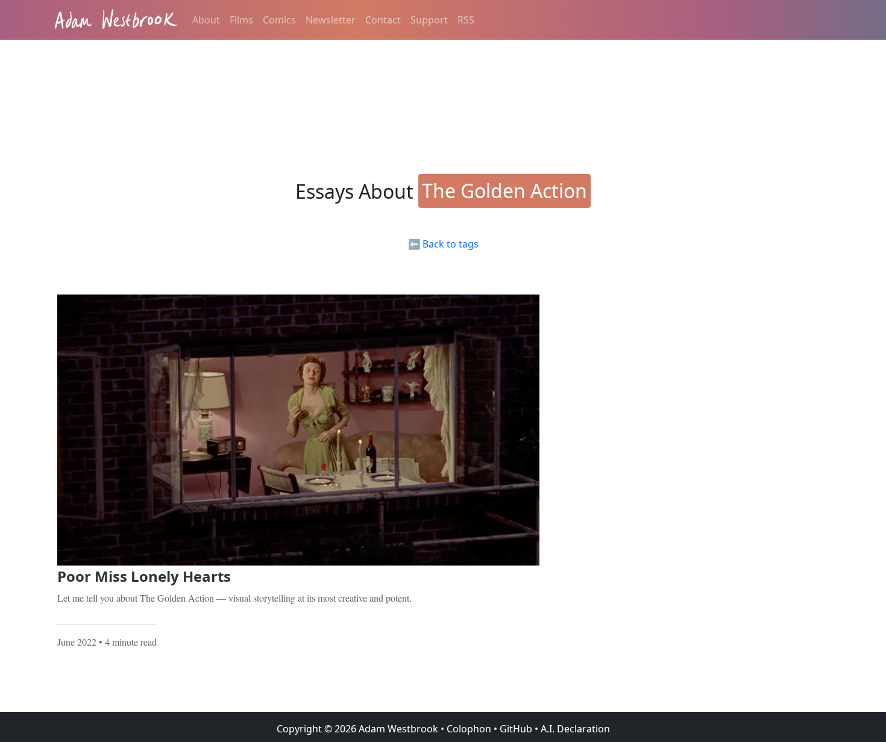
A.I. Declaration (575, 728)
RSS (465, 19)
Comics (279, 19)
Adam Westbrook (397, 728)
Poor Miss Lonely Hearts (144, 576)
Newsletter (331, 19)
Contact (383, 19)
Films (241, 19)
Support (429, 19)
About (206, 19)
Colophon (469, 728)
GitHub (516, 728)
